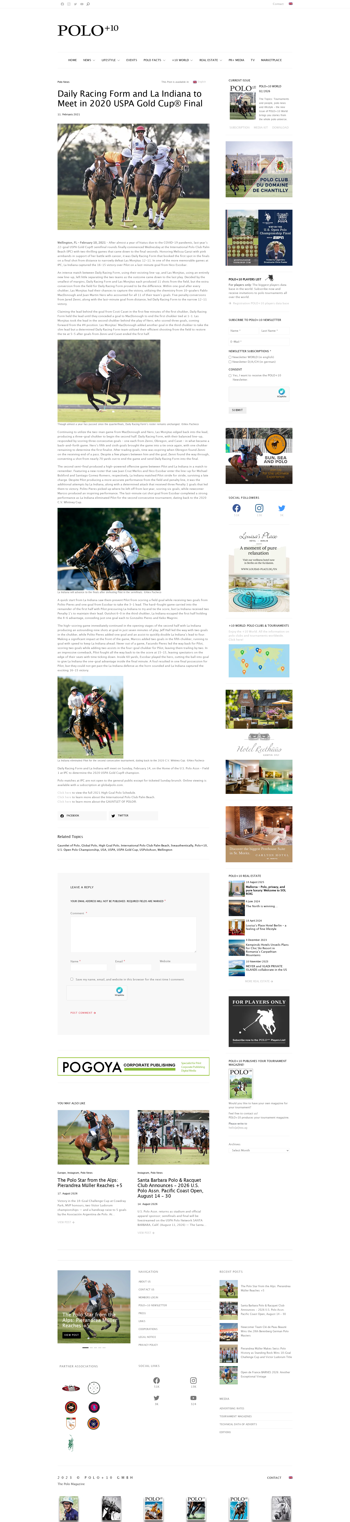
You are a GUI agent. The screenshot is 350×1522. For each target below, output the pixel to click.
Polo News (63, 82)
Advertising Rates (232, 1409)
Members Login (148, 1297)
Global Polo (89, 845)
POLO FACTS (152, 60)
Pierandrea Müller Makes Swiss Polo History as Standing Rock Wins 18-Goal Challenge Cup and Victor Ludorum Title (266, 1352)
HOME (72, 60)
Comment (77, 913)
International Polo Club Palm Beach (145, 845)
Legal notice (147, 1337)
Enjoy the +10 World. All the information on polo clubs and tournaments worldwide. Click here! (259, 635)
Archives (234, 1144)
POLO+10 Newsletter (153, 1305)
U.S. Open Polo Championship (78, 849)
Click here (64, 792)
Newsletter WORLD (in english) (253, 357)
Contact (278, 4)
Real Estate (209, 60)
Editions (225, 1432)
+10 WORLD (180, 60)
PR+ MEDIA (236, 60)
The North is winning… (262, 906)
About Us (144, 1282)
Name (75, 961)
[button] (66, 1222)
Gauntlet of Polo (69, 845)
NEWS (87, 60)
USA (103, 849)
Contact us (146, 1290)
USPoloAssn (148, 849)
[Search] (88, 4)
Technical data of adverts (238, 1424)
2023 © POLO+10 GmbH (96, 1477)
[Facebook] (62, 4)
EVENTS (131, 60)
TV (252, 60)
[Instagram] (69, 4)
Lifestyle (109, 60)
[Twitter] (75, 4)
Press (142, 1313)
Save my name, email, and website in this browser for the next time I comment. (130, 979)
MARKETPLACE (271, 60)
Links (142, 1321)
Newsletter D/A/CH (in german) (254, 362)
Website (165, 961)
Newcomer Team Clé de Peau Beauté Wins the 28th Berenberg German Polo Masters (265, 1331)
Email (120, 961)
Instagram (73, 1173)
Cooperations (148, 1329)
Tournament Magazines (236, 1416)
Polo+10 (201, 845)
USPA (111, 849)
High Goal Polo (109, 845)
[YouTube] (82, 4)
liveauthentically (182, 845)
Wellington (165, 849)
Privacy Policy (148, 1345)
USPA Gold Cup (127, 849)
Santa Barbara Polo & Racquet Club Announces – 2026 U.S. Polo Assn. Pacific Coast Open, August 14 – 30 (263, 1309)
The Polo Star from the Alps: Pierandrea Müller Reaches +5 (89, 1320)
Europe (62, 1173)
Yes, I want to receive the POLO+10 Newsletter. (257, 377)
